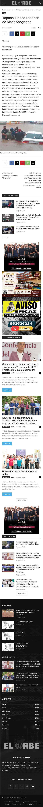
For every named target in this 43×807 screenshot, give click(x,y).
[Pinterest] (22, 33)
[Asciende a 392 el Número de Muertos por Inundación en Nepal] (8, 545)
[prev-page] (3, 237)
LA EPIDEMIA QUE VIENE (24, 622)
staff (12, 373)
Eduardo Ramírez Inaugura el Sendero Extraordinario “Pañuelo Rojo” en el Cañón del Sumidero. (19, 420)
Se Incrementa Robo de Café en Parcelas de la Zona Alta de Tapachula (27, 612)
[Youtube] (33, 786)
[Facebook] (12, 33)
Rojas (9, 10)
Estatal (5, 221)
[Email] (33, 33)
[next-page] (7, 237)
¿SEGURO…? (20, 633)
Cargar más (21, 500)
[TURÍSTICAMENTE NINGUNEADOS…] (8, 647)
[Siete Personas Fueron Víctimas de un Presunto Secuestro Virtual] (8, 230)
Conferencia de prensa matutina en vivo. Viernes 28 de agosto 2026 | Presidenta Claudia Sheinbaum (20, 367)
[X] (17, 33)
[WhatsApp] (27, 33)
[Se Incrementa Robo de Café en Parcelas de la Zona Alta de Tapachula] (8, 613)
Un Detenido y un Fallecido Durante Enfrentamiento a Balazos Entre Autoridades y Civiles (28, 217)
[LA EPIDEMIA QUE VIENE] (8, 625)
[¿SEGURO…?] (8, 636)
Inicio (4, 10)
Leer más (7, 390)
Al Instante (6, 207)
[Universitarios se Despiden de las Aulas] (21, 459)
